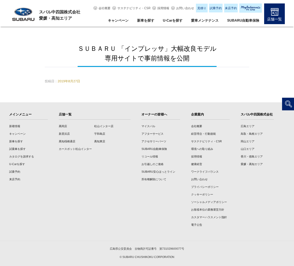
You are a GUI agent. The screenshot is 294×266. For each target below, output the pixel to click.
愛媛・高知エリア (252, 164)
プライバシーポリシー (205, 187)
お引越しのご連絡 (152, 164)
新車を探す (145, 20)
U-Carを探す (173, 20)
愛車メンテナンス (205, 20)
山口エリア (247, 149)
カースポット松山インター (75, 149)
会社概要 (104, 8)
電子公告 (196, 224)
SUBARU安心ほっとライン (158, 171)
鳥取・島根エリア (252, 133)
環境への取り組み (202, 149)
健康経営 (196, 164)
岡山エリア (247, 141)
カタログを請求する (21, 156)
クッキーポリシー (202, 194)
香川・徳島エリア (252, 156)
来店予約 (231, 8)
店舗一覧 (274, 19)
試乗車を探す (17, 149)
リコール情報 (149, 156)
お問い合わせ (185, 8)
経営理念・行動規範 (203, 133)
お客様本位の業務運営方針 (207, 209)
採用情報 (163, 8)
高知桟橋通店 (67, 141)
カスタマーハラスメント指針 (209, 217)
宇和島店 (99, 133)
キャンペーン (118, 20)
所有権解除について (153, 179)
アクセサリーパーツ (153, 141)
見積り (201, 8)
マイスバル (148, 126)
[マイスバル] (250, 8)
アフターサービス (152, 133)
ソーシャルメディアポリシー (209, 202)
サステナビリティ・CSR (133, 8)
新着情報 (14, 126)
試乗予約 (216, 8)
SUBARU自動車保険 (243, 20)
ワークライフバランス (205, 171)
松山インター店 (103, 126)
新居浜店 (64, 133)
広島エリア (247, 126)
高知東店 (99, 141)
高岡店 (63, 126)
